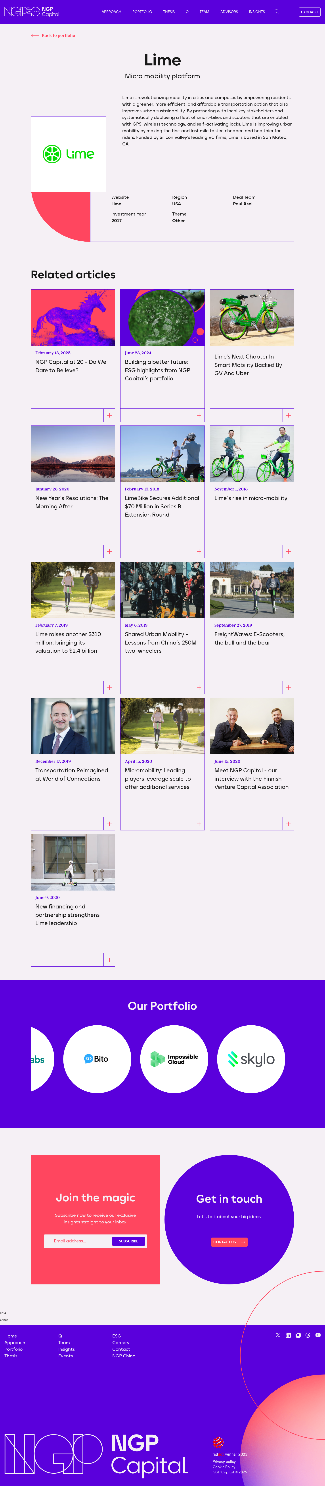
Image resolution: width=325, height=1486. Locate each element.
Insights (257, 12)
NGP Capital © (230, 1472)
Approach (111, 12)
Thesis (169, 12)
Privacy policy (224, 1461)
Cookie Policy (224, 1467)
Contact (121, 1349)
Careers (120, 1342)
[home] (32, 12)
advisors (229, 12)
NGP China (124, 1356)
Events (65, 1356)
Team (204, 12)
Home (10, 1336)
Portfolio (142, 12)
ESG (116, 1336)
